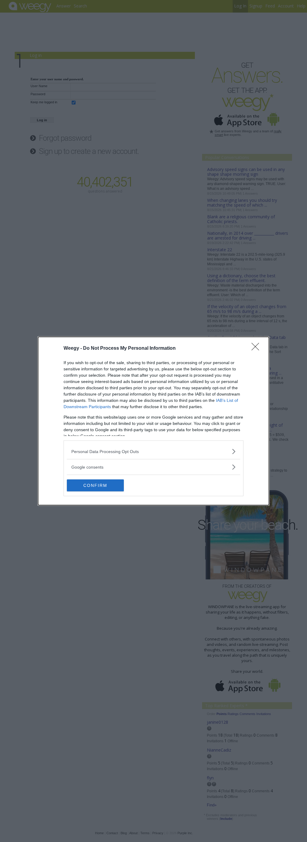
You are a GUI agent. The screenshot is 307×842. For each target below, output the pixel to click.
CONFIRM (95, 485)
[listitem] (153, 451)
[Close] (257, 348)
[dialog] (153, 421)
